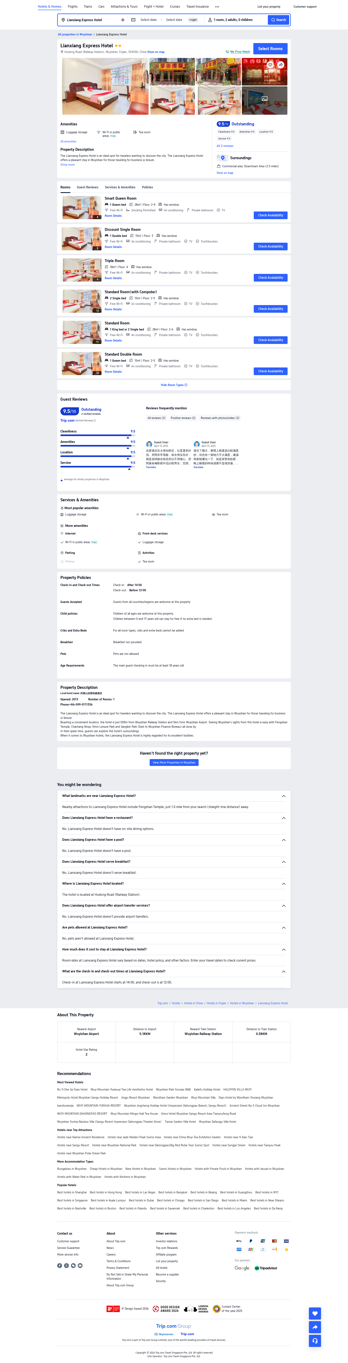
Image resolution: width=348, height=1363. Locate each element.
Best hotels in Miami (234, 1200)
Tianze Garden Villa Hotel (180, 1121)
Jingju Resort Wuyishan (135, 1097)
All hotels (161, 1267)
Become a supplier (167, 1274)
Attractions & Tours (124, 6)
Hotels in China (193, 1003)
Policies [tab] (147, 187)
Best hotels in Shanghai (72, 1192)
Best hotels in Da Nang (268, 1208)
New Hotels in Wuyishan (140, 1168)
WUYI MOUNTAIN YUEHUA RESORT (99, 1105)
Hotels (176, 1003)
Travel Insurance (197, 6)
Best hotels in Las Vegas (140, 1192)
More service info (68, 1254)
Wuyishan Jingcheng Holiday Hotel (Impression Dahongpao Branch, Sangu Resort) (175, 1105)
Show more (67, 164)
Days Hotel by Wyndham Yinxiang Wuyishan (246, 1097)
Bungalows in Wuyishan (72, 1168)
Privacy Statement (118, 1267)
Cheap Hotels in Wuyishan (106, 1168)
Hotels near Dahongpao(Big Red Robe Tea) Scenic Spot (174, 1145)
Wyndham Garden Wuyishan (170, 1097)
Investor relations (166, 1241)
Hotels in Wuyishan (242, 1003)
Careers (111, 1254)
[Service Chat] (315, 1341)
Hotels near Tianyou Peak (265, 1145)
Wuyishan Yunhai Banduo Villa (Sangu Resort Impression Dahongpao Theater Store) (109, 1121)
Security (161, 1281)
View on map (225, 172)
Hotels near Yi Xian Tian (238, 1137)
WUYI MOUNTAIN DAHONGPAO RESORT (82, 1113)
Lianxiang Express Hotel (86, 45)
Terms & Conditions (118, 1261)
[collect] (315, 1313)
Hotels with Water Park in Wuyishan (79, 1176)
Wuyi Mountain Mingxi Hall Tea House (134, 1113)
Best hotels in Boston (102, 1208)
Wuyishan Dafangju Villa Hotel (217, 1121)
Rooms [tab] (65, 187)
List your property (167, 1261)
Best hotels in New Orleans (267, 1200)
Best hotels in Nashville (71, 1208)
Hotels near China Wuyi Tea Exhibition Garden (192, 1137)
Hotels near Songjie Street (228, 1145)
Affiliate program (166, 1254)
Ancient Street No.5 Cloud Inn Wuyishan (255, 1105)
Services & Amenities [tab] (120, 187)
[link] (269, 6)
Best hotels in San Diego (203, 1200)
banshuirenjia (65, 1105)
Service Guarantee (68, 1248)
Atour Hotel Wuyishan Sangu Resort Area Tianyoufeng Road (198, 1113)
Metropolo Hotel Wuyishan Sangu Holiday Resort (87, 1097)
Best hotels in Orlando (133, 1208)
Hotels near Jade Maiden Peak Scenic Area (134, 1137)
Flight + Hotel (154, 6)
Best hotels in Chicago (171, 1200)
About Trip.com (116, 1241)
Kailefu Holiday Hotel (207, 1089)
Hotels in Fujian (216, 1003)
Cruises (175, 6)
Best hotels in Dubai (141, 1200)
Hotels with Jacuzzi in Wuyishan (264, 1168)
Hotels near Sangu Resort (73, 1145)
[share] (315, 1327)
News (110, 1248)
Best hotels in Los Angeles (234, 1208)
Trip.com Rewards (167, 1248)
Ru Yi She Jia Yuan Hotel (72, 1089)
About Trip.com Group (120, 1285)
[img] (104, 86)
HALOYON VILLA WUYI (237, 1089)
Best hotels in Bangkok (172, 1192)
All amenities (68, 141)
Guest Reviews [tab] (87, 187)
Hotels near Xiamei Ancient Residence (81, 1137)
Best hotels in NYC (267, 1192)
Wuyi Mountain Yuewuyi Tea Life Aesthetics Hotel (122, 1089)
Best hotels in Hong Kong (106, 1192)
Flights (73, 6)
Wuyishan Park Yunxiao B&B (173, 1089)
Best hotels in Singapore (72, 1200)
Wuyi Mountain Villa (203, 1097)
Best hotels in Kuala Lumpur (108, 1200)
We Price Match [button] (240, 51)
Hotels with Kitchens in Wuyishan (125, 1176)
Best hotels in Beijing (204, 1192)
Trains (88, 6)
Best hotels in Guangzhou (236, 1192)
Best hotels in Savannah (165, 1208)
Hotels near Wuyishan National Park (114, 1145)
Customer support (68, 1241)
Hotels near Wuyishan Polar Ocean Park (81, 1153)
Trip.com (162, 1003)
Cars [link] (101, 6)
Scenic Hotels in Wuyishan (175, 1168)
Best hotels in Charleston (198, 1208)
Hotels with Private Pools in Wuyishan (218, 1168)
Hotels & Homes (49, 6)
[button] (217, 7)
